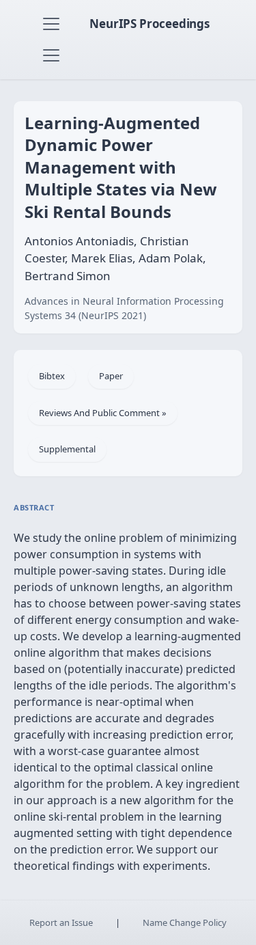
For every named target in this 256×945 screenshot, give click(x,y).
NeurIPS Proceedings (149, 23)
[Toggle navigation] (51, 24)
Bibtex (52, 376)
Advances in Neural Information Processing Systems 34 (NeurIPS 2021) (124, 308)
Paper (111, 376)
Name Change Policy (185, 922)
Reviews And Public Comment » (103, 413)
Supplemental (67, 449)
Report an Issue (61, 922)
